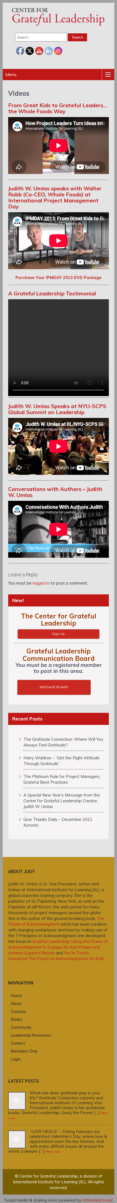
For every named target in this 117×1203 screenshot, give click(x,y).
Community (21, 1027)
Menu (10, 74)
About (16, 1003)
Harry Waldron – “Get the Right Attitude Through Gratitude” (61, 760)
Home (16, 995)
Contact (18, 1043)
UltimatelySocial (97, 1200)
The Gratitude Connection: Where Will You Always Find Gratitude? (63, 742)
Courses (18, 1011)
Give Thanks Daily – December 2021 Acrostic (58, 822)
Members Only (24, 1051)
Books (16, 1019)
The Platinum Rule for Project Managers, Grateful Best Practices (61, 779)
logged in (41, 583)
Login (15, 1059)
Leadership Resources (31, 1035)
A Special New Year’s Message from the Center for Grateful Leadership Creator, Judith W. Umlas (61, 800)
